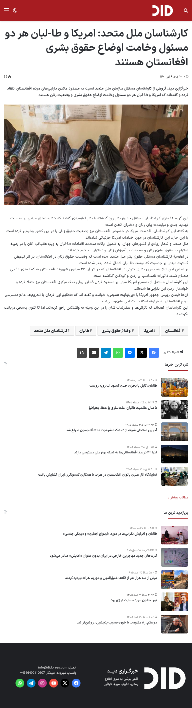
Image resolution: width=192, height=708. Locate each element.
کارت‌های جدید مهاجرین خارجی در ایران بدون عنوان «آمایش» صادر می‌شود (103, 555)
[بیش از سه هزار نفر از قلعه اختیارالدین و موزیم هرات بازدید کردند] (174, 579)
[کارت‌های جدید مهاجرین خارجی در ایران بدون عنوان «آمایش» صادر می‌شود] (174, 557)
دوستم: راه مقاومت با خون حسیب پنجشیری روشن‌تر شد (117, 622)
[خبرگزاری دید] (162, 10)
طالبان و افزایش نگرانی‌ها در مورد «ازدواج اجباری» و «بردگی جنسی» (110, 533)
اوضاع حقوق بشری (117, 331)
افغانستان (173, 331)
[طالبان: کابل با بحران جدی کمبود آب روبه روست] (174, 387)
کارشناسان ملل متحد (50, 331)
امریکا (148, 331)
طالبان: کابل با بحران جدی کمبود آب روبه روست (123, 385)
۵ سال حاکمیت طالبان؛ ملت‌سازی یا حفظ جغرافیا (123, 408)
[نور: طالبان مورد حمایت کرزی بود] (174, 601)
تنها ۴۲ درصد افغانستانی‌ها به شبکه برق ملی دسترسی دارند (115, 452)
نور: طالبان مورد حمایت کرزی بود (133, 600)
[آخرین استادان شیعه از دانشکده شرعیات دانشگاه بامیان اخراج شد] (174, 431)
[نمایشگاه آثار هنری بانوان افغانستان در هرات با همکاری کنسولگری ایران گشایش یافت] (174, 476)
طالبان (84, 331)
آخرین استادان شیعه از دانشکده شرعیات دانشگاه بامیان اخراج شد (111, 430)
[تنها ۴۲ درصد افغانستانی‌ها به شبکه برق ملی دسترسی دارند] (174, 454)
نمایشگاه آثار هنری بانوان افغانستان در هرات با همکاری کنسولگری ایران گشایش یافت (97, 474)
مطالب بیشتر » (178, 497)
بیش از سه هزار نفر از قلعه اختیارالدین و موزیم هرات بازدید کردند (111, 578)
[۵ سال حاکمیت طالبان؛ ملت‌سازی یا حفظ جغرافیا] (174, 409)
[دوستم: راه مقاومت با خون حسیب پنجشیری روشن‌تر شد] (174, 624)
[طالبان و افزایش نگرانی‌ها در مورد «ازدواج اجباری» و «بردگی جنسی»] (174, 535)
